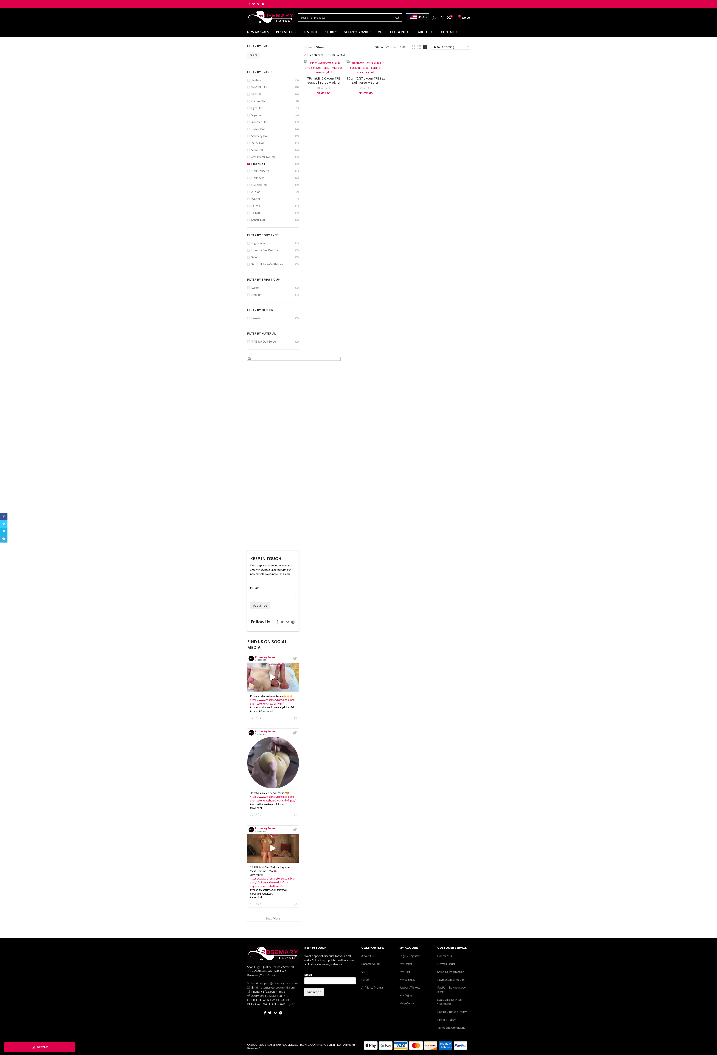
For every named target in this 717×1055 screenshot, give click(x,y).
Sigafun (256, 115)
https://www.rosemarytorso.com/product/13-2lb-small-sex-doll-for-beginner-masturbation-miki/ (272, 882)
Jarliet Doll (258, 129)
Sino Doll (257, 150)
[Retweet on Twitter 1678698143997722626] (252, 904)
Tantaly (256, 80)
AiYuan (255, 191)
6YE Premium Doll (263, 157)
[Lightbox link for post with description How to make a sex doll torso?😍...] (273, 762)
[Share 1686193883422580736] (295, 718)
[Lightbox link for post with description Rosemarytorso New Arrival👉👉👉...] (273, 677)
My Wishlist (407, 979)
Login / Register (409, 956)
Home (308, 47)
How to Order (446, 963)
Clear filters (315, 55)
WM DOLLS (259, 87)
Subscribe (260, 605)
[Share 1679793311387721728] (295, 815)
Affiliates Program (373, 987)
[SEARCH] (397, 17)
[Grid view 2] (413, 47)
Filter (253, 55)
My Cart (404, 971)
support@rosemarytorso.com (279, 983)
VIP (363, 971)
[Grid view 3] (419, 47)
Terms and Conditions (451, 1027)
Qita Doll (257, 108)
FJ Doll (255, 205)
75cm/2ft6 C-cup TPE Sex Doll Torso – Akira (323, 80)
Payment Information (451, 979)
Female (255, 318)
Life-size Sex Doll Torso (266, 250)
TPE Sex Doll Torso (263, 341)
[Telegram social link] (262, 3)
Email (255, 588)
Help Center (407, 1003)
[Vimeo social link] (258, 3)
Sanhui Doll (258, 219)
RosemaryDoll (370, 963)
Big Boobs (258, 243)
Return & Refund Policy (452, 1011)
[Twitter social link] (253, 3)
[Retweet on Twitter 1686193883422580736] (252, 718)
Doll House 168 (261, 171)
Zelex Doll (257, 143)
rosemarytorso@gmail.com (277, 987)
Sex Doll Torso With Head (267, 264)
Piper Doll (258, 163)
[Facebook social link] (249, 3)
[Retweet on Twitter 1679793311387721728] (252, 814)
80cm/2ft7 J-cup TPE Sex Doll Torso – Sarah (366, 80)
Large (255, 287)
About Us (367, 956)
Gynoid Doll (259, 185)
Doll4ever (257, 177)
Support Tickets (409, 987)
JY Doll (255, 212)
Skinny (255, 257)
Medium (256, 294)
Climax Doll (258, 101)
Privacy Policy (446, 1019)
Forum (365, 979)
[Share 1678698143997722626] (295, 904)
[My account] (434, 17)
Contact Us (444, 956)
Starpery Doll (259, 136)
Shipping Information (450, 971)
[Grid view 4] (425, 47)
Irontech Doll (259, 122)
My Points (406, 995)
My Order (405, 963)
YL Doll (256, 94)
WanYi (255, 198)
